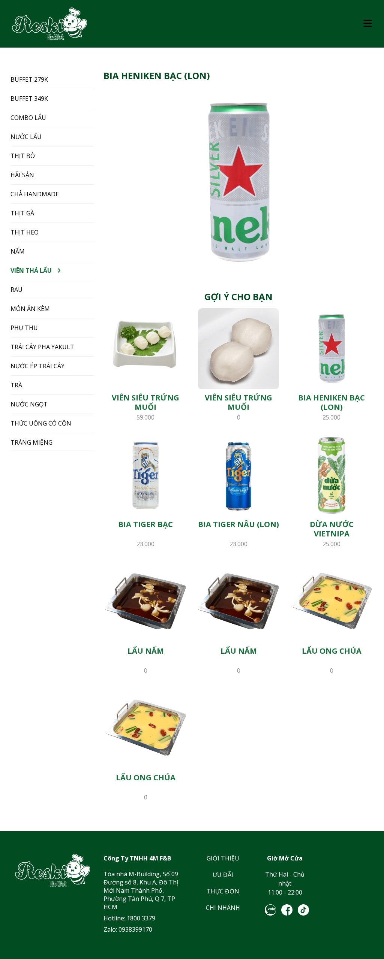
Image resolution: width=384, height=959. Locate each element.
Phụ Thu (24, 328)
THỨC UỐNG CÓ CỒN (40, 423)
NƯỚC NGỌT (29, 404)
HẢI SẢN (22, 175)
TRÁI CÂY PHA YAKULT (42, 347)
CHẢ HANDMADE (34, 194)
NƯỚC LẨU (26, 137)
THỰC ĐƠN (223, 891)
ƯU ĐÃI (223, 875)
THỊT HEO (24, 232)
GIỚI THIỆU (223, 858)
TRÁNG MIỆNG (31, 442)
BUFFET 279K (29, 79)
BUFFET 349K (29, 98)
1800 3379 (141, 918)
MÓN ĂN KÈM (30, 309)
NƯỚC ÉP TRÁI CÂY (37, 366)
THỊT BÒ (22, 156)
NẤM (17, 251)
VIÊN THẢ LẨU (31, 270)
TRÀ (16, 385)
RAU (16, 289)
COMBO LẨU (28, 118)
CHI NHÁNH (223, 908)
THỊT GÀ (22, 213)
